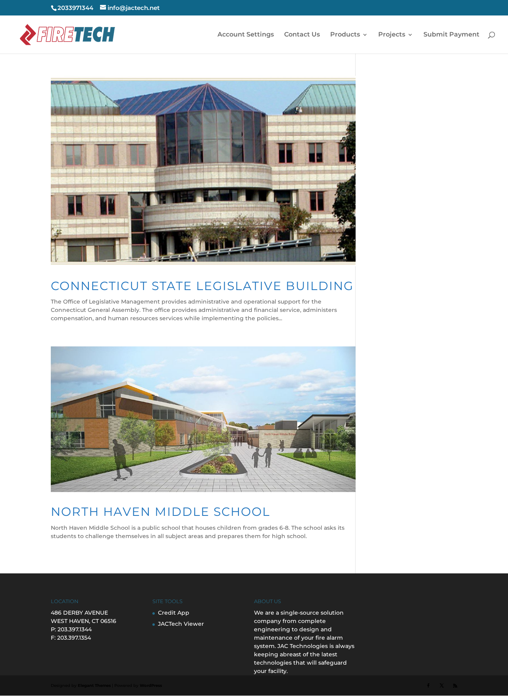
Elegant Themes (94, 685)
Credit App (173, 612)
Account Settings (245, 35)
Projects (391, 35)
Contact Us (302, 35)
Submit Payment (451, 35)
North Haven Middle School (160, 511)
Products (345, 35)
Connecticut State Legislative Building (202, 286)
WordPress (151, 685)
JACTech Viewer (181, 623)
